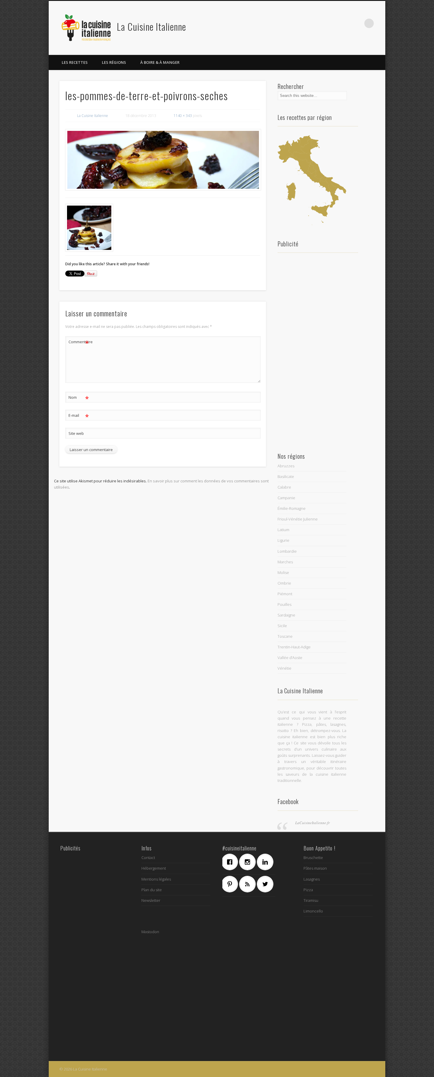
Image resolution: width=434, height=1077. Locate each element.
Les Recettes (75, 62)
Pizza (308, 889)
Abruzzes (286, 465)
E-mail (78, 416)
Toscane (285, 636)
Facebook (320, 23)
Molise (283, 572)
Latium (283, 529)
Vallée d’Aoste (290, 657)
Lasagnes (312, 879)
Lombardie (287, 551)
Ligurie (283, 540)
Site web (76, 433)
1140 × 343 (183, 115)
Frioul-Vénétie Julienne (298, 519)
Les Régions (114, 62)
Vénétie (284, 668)
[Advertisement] (312, 350)
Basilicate (286, 476)
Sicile (282, 625)
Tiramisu (311, 900)
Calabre (284, 487)
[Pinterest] (231, 884)
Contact (148, 857)
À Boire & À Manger (160, 62)
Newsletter (150, 900)
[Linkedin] (266, 862)
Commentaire (78, 342)
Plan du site (151, 889)
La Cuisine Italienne (151, 26)
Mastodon (150, 931)
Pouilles (284, 604)
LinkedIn (357, 23)
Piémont (285, 593)
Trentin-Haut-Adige (294, 647)
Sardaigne (286, 615)
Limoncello (313, 911)
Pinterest (345, 23)
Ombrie (284, 583)
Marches (285, 561)
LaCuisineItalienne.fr (312, 822)
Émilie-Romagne (292, 508)
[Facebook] (231, 862)
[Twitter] (266, 884)
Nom (78, 398)
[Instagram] (249, 862)
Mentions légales (156, 879)
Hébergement (153, 868)
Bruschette (313, 857)
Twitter (332, 23)
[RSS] (249, 884)
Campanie (286, 497)
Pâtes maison (315, 868)
